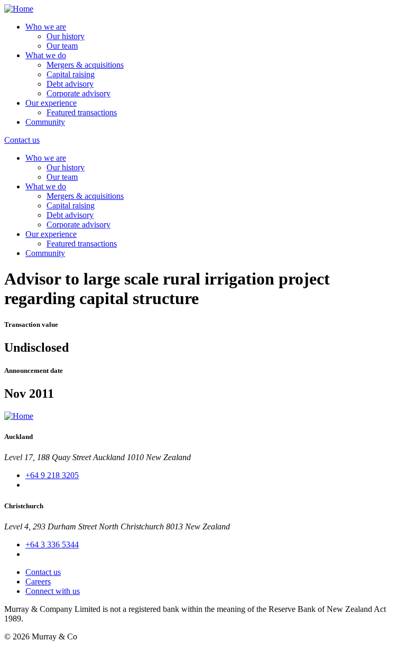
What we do (45, 55)
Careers (38, 581)
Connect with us (52, 591)
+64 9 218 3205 (52, 475)
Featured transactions (82, 112)
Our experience (51, 102)
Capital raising (71, 74)
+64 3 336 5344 (52, 544)
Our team (62, 45)
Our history (66, 36)
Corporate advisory (78, 93)
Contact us (22, 139)
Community (45, 121)
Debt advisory (70, 83)
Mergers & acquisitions (85, 64)
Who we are (45, 26)
